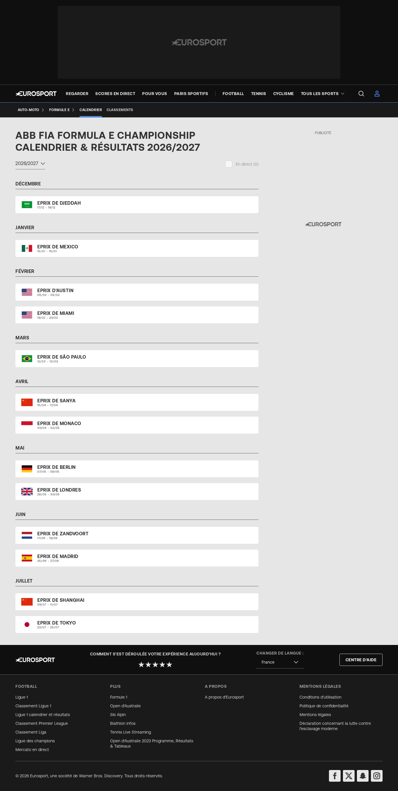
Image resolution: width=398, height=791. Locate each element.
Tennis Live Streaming (130, 732)
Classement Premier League (41, 723)
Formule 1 (118, 697)
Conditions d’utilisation (320, 697)
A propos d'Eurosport (224, 697)
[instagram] (377, 776)
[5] (169, 664)
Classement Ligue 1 (33, 706)
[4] (162, 664)
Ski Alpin (118, 714)
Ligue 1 (21, 697)
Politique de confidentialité (324, 706)
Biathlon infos (122, 723)
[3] (155, 664)
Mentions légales (315, 714)
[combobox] (30, 164)
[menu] (361, 93)
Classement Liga (30, 732)
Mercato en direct (32, 749)
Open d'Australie (125, 706)
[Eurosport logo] (36, 93)
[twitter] (349, 776)
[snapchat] (363, 776)
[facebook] (335, 776)
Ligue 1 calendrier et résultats (42, 714)
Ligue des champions (35, 741)
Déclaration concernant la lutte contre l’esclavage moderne (335, 726)
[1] (141, 664)
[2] (148, 664)
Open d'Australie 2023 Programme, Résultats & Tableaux (151, 743)
